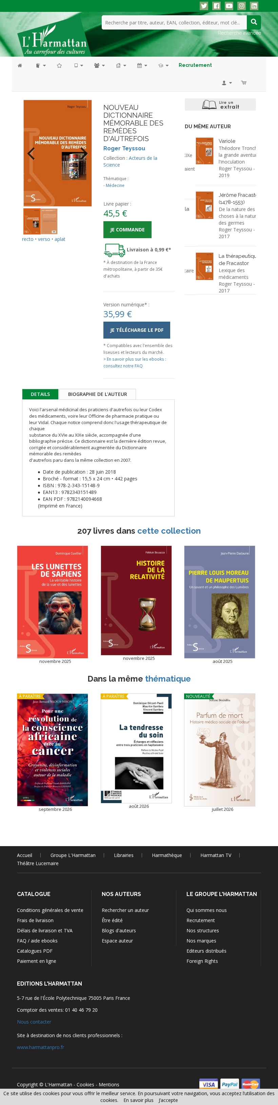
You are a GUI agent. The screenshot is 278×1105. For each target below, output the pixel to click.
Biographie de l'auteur (97, 394)
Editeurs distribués (206, 951)
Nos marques (201, 940)
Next (81, 149)
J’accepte (168, 1100)
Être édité (112, 920)
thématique (168, 679)
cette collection (169, 531)
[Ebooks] (78, 65)
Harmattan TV (215, 855)
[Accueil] (23, 65)
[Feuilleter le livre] (220, 104)
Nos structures (202, 930)
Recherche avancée (239, 33)
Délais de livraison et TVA (45, 930)
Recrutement (200, 920)
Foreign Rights (202, 961)
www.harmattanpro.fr (40, 1047)
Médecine (115, 185)
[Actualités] (141, 65)
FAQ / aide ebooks (37, 940)
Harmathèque (167, 855)
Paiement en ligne (36, 961)
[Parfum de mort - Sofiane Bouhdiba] (219, 749)
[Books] (40, 65)
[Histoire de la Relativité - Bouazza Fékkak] (136, 600)
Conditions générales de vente (50, 910)
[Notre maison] (120, 65)
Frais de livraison (35, 920)
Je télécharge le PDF (136, 330)
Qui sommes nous (206, 910)
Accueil (24, 855)
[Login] (226, 82)
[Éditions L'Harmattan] (54, 35)
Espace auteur (117, 940)
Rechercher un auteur (125, 910)
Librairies (124, 855)
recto (28, 239)
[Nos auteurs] (99, 65)
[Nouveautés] (59, 65)
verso (44, 239)
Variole (216, 141)
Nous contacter (34, 1021)
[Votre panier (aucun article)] (244, 82)
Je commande (127, 229)
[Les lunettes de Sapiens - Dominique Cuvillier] (52, 602)
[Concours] (163, 65)
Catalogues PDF (35, 951)
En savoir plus (138, 1100)
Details (40, 394)
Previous (33, 149)
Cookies (85, 1084)
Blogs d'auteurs (119, 930)
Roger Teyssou (124, 148)
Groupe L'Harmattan (73, 855)
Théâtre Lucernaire (38, 863)
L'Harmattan (58, 1084)
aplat (60, 239)
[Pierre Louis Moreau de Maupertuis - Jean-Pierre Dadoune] (219, 602)
